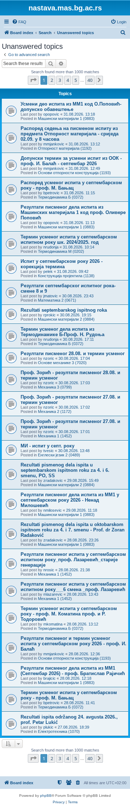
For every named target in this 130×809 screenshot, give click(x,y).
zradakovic (53, 480)
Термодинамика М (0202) (61, 251)
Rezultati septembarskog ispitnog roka (64, 310)
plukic (48, 727)
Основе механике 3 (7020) (62, 363)
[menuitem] (19, 22)
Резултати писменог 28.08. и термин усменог (73, 353)
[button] (33, 80)
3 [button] (59, 80)
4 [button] (67, 80)
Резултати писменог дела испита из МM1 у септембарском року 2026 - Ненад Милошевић (70, 500)
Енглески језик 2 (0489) (59, 455)
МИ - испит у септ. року (47, 445)
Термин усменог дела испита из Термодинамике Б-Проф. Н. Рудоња (62, 331)
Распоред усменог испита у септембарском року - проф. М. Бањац (71, 185)
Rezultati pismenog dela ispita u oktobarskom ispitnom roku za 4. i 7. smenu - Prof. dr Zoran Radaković (73, 530)
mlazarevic (52, 594)
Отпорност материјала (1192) (65, 148)
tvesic (48, 450)
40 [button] (89, 80)
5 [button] (75, 80)
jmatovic (50, 296)
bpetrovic (51, 193)
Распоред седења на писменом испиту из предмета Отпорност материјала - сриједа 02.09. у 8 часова (69, 134)
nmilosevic (52, 510)
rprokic (49, 315)
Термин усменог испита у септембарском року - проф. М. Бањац (69, 695)
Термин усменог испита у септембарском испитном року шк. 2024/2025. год (69, 239)
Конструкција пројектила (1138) (66, 276)
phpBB (46, 796)
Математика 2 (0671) (57, 300)
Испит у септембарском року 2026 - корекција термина (62, 264)
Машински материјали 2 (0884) (66, 319)
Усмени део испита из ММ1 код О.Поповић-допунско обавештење (71, 106)
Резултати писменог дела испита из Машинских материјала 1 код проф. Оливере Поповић (73, 212)
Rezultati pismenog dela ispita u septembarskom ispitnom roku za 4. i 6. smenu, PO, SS (65, 470)
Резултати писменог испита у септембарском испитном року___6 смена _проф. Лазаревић (73, 586)
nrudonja (50, 247)
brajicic (49, 678)
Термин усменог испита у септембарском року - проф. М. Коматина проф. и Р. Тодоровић (69, 614)
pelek (48, 271)
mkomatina (52, 624)
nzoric (48, 358)
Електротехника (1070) (59, 731)
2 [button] (52, 80)
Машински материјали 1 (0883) (66, 118)
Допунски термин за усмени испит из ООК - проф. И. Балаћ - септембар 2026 (71, 160)
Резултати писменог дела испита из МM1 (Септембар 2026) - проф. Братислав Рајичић (73, 670)
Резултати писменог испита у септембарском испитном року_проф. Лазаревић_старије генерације (73, 560)
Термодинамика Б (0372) (60, 197)
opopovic (51, 114)
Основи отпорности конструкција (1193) (74, 173)
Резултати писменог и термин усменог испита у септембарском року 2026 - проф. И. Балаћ (73, 644)
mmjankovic (53, 144)
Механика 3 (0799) (55, 387)
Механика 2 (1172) (55, 411)
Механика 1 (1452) (55, 436)
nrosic (48, 570)
